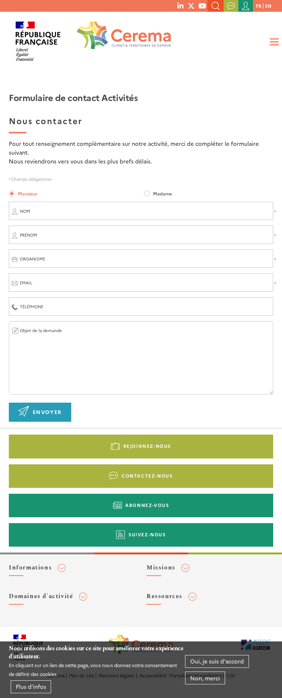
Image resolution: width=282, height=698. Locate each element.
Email (26, 282)
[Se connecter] (245, 6)
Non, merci (205, 678)
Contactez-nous (147, 475)
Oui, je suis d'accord (217, 661)
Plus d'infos (31, 686)
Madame (162, 193)
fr (258, 6)
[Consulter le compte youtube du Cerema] (202, 5)
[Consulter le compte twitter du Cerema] (191, 5)
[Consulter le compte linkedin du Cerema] (180, 5)
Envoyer (47, 411)
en (268, 6)
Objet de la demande (41, 330)
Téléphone (31, 306)
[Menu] (273, 42)
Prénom (28, 235)
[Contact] (231, 6)
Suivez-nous (147, 534)
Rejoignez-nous (147, 446)
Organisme (32, 258)
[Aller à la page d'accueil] (119, 38)
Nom (25, 211)
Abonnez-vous (147, 505)
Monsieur (27, 193)
